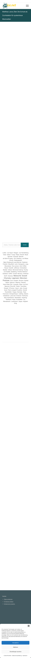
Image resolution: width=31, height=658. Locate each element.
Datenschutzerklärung (17, 655)
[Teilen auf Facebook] (6, 143)
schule (17, 95)
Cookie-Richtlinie (7, 655)
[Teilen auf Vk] (15, 148)
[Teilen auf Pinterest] (24, 143)
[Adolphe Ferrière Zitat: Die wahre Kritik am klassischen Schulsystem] (15, 483)
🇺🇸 (18, 105)
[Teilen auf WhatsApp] (20, 143)
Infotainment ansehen (9, 604)
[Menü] (26, 5)
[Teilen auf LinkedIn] (6, 148)
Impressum (24, 655)
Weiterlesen (6, 401)
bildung (9, 97)
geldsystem (16, 97)
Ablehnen (15, 647)
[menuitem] (26, 5)
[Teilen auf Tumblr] (11, 148)
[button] (28, 626)
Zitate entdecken (8, 599)
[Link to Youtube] (20, 152)
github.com (7, 618)
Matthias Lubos (8, 61)
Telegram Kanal (8, 615)
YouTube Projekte (8, 613)
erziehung (23, 95)
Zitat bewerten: (16, 118)
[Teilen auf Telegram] (24, 148)
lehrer (23, 97)
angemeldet (13, 363)
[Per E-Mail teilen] (11, 152)
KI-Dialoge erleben (8, 601)
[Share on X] (15, 143)
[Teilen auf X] (11, 143)
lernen (4, 97)
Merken (6, 110)
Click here (22, 105)
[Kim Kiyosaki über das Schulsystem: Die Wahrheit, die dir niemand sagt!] (15, 377)
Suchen (24, 244)
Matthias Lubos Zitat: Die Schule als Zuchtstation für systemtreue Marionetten (14, 15)
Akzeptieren (15, 642)
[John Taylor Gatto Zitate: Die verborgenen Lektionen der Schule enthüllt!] (15, 551)
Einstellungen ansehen (15, 651)
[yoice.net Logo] (12, 5)
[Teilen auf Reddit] (20, 148)
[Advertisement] (15, 223)
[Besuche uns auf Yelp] (15, 152)
